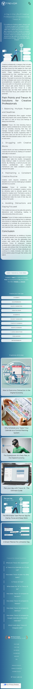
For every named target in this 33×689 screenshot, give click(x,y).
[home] (9, 3)
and (19, 281)
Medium (16, 656)
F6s (16, 659)
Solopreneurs (16, 301)
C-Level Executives (16, 331)
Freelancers (16, 336)
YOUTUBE (16, 644)
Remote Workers (16, 327)
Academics (16, 314)
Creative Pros (16, 310)
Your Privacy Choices (12, 684)
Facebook (16, 653)
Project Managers (16, 319)
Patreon (16, 650)
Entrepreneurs (16, 340)
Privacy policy (16, 665)
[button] (29, 3)
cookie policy (16, 671)
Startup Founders (16, 323)
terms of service (16, 668)
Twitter (16, 647)
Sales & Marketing (16, 306)
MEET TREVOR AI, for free (16, 273)
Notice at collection (7, 687)
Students (16, 297)
